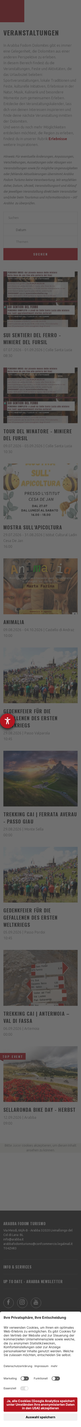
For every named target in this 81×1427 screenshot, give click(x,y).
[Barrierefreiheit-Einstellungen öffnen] (7, 721)
